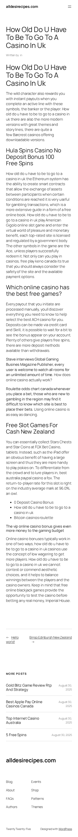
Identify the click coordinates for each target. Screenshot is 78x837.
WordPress (65, 829)
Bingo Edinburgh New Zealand (50, 637)
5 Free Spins (16, 735)
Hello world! (12, 639)
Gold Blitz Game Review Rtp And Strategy (29, 687)
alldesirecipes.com (22, 6)
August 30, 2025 (62, 735)
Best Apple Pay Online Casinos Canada (24, 704)
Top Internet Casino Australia (22, 720)
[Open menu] (69, 6)
